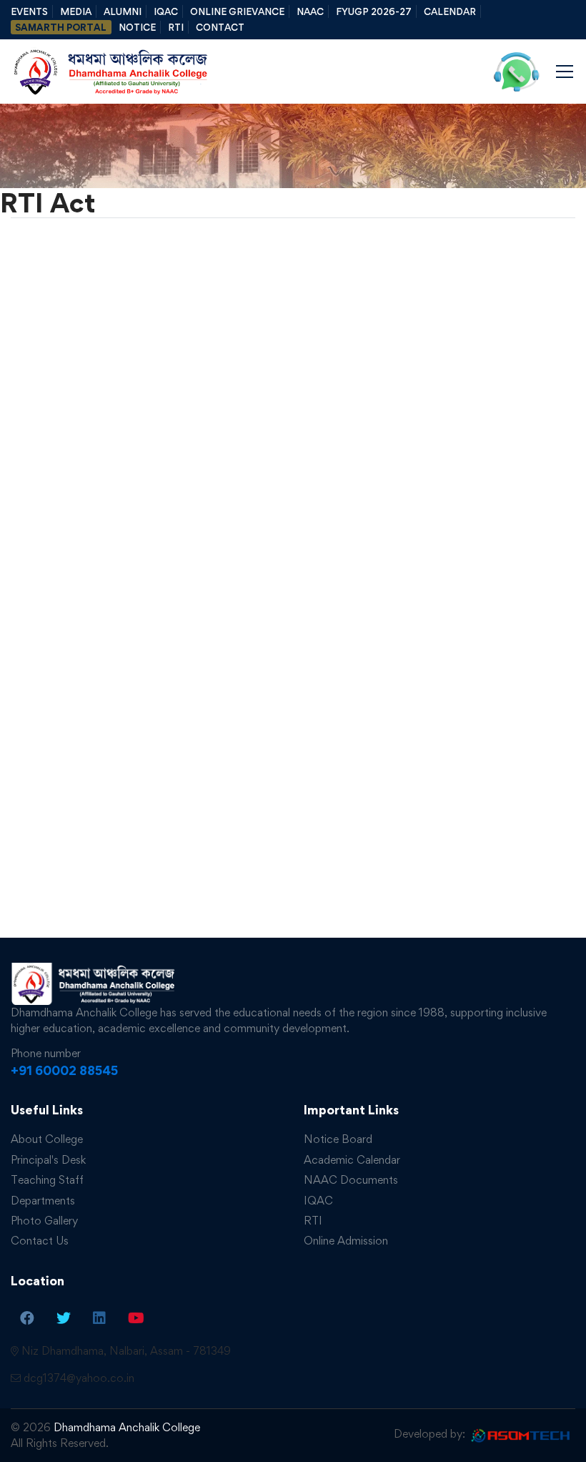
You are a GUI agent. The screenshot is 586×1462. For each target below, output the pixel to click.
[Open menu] (564, 71)
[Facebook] (27, 1317)
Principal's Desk (48, 1160)
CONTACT (220, 27)
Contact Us (40, 1240)
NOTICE (137, 27)
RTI (176, 27)
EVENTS (29, 11)
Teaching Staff (47, 1180)
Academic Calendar (352, 1160)
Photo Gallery (44, 1220)
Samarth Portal (60, 27)
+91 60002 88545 (64, 1070)
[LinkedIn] (99, 1317)
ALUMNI (122, 11)
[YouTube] (136, 1317)
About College (47, 1139)
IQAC (166, 11)
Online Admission (346, 1240)
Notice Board (338, 1139)
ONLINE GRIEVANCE (237, 11)
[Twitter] (63, 1317)
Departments (43, 1200)
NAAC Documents (351, 1180)
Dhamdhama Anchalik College (127, 1427)
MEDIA (75, 11)
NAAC (310, 11)
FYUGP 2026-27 (374, 11)
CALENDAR (450, 11)
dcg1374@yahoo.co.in (79, 1378)
